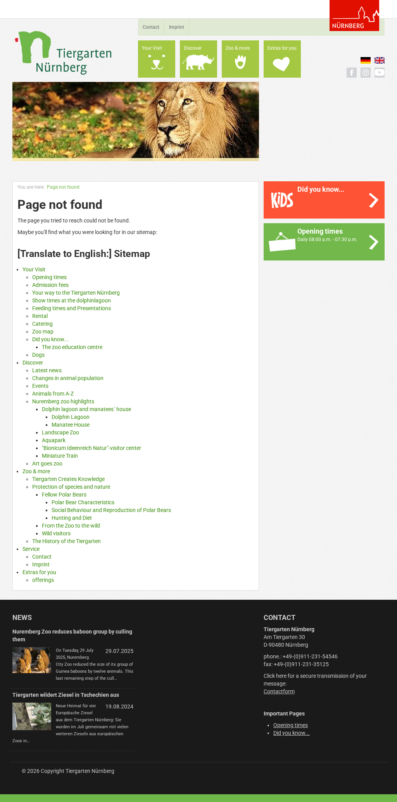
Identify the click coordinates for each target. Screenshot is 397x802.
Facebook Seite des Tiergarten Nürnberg (352, 73)
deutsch (366, 60)
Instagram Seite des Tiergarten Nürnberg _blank (366, 73)
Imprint (176, 27)
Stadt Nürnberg (354, 15)
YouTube (380, 73)
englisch (380, 60)
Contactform (279, 691)
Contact (151, 27)
